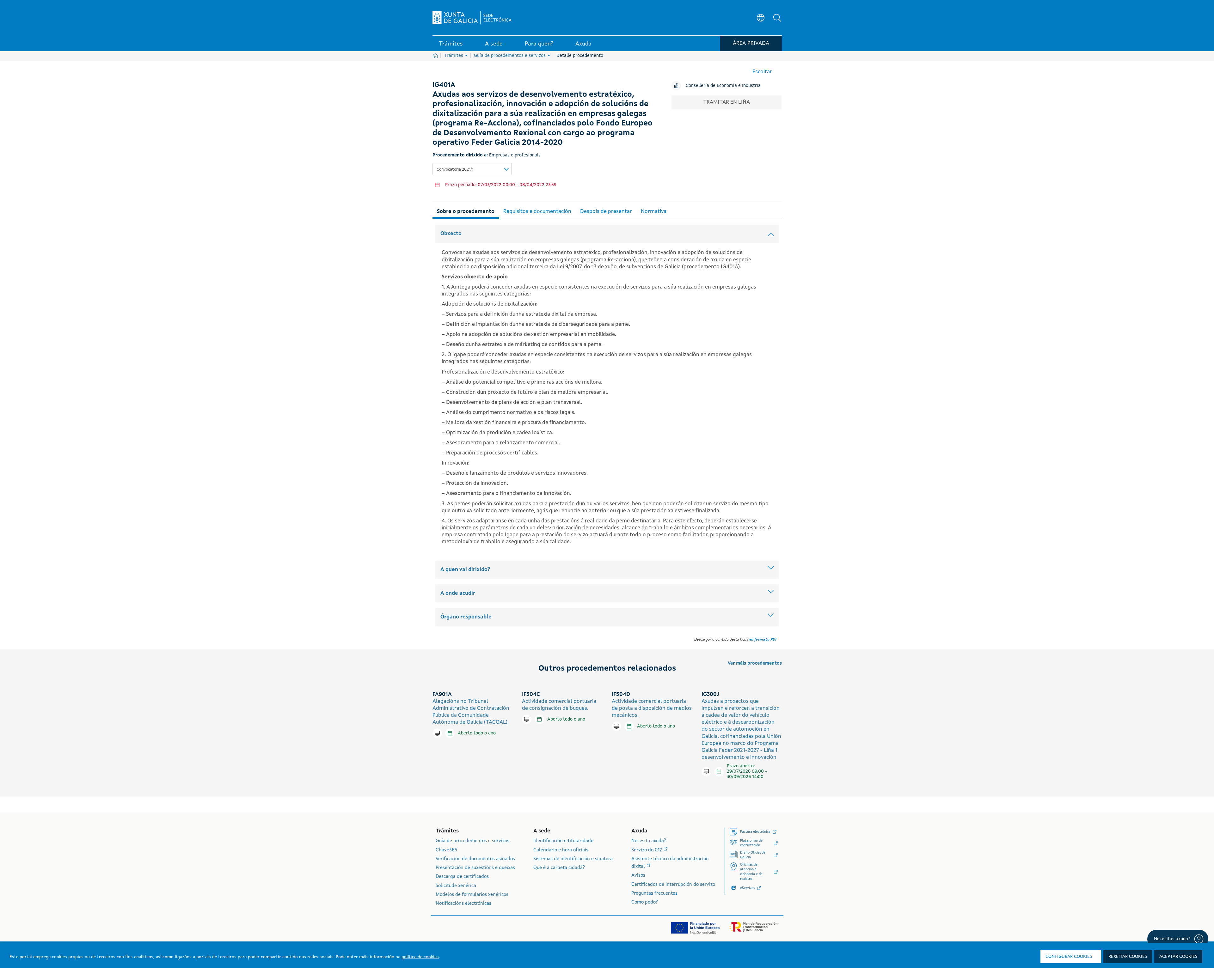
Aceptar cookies (1178, 956)
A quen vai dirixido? (465, 569)
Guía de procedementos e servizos (510, 55)
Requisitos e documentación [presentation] (537, 211)
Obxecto (451, 233)
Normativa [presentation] (653, 211)
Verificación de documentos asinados (475, 859)
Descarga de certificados (462, 876)
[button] (777, 17)
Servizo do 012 (647, 850)
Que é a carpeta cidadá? (559, 868)
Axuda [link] (583, 44)
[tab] (465, 211)
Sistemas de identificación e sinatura (573, 859)
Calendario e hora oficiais (560, 850)
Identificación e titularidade (563, 841)
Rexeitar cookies (1127, 956)
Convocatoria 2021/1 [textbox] (455, 169)
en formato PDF (763, 640)
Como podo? (644, 902)
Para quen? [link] (539, 44)
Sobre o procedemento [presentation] (465, 211)
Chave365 (446, 850)
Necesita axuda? (648, 841)
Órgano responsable (466, 617)
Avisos (638, 875)
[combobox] (472, 169)
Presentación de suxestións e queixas (475, 868)
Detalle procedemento (579, 55)
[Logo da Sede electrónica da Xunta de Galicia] (472, 17)
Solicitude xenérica (456, 886)
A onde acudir (457, 593)
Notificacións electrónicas (463, 903)
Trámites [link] (451, 44)
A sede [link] (494, 44)
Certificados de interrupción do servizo (673, 884)
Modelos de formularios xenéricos (472, 894)
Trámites (454, 55)
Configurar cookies (1068, 956)
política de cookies (420, 957)
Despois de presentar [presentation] (606, 211)
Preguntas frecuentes (654, 893)
